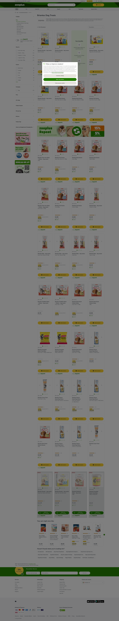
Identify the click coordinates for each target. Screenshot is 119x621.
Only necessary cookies (60, 83)
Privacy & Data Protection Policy (57, 72)
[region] (60, 74)
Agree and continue (60, 79)
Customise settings (60, 75)
